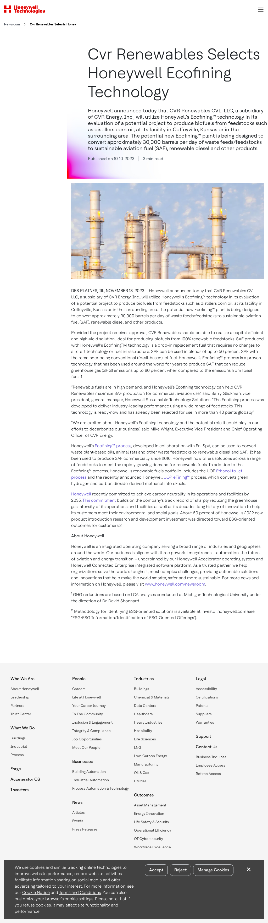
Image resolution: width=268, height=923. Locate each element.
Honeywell (81, 493)
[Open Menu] (261, 9)
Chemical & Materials (152, 697)
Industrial (18, 746)
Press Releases (85, 829)
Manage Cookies (213, 869)
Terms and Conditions (80, 892)
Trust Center (20, 714)
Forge (15, 768)
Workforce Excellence (152, 847)
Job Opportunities (87, 739)
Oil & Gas (141, 773)
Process (17, 755)
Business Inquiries (211, 757)
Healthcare (143, 714)
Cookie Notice (36, 892)
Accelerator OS (25, 779)
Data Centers (145, 705)
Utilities (140, 781)
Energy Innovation (149, 813)
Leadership (19, 697)
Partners (17, 705)
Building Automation (89, 771)
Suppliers (204, 714)
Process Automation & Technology (100, 788)
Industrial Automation (90, 780)
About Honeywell (24, 689)
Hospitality (143, 731)
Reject (180, 869)
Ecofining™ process (113, 445)
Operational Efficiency (152, 830)
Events (77, 821)
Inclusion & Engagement (92, 722)
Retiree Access (208, 774)
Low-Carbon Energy (150, 756)
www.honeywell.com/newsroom (175, 584)
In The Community (87, 714)
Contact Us (206, 746)
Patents (202, 705)
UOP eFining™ (177, 477)
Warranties (205, 722)
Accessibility (206, 689)
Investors (19, 789)
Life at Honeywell (86, 697)
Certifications (207, 697)
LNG (137, 747)
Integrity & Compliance (91, 731)
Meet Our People (86, 747)
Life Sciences (145, 739)
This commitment (99, 500)
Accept (156, 869)
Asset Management (150, 805)
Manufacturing (146, 764)
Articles (78, 812)
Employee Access (211, 765)
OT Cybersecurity (148, 839)
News (77, 802)
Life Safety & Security (151, 822)
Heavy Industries (148, 722)
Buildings (18, 738)
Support (203, 736)
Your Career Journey (89, 705)
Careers (79, 689)
